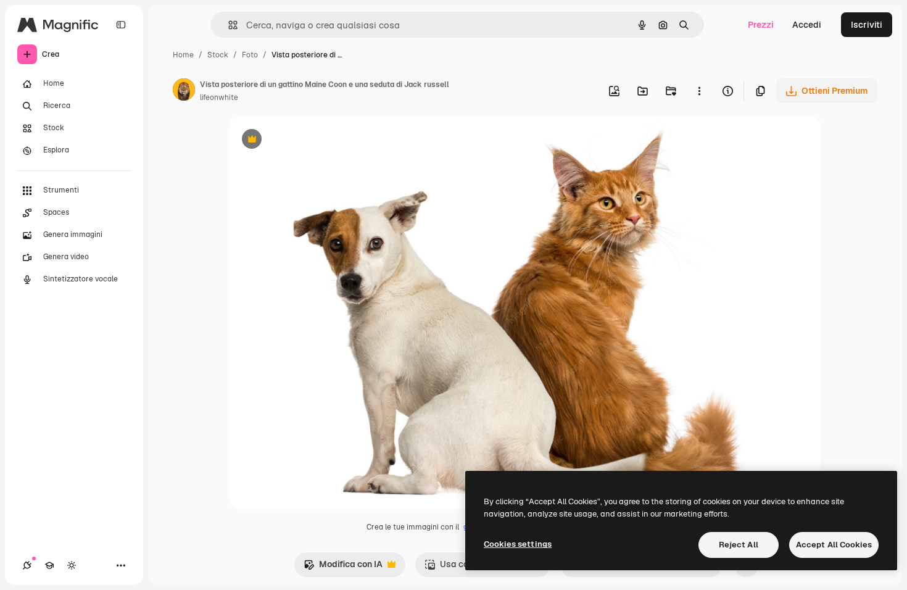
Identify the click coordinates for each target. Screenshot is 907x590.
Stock (217, 55)
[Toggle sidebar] (121, 25)
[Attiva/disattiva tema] (71, 565)
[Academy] (49, 565)
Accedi (806, 24)
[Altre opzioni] (699, 90)
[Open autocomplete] (228, 25)
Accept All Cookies (834, 544)
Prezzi (761, 24)
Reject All (738, 544)
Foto (250, 55)
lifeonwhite (219, 97)
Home (183, 55)
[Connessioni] (27, 565)
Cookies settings (518, 544)
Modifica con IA (343, 567)
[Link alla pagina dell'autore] (184, 91)
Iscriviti (866, 24)
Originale (311, 140)
